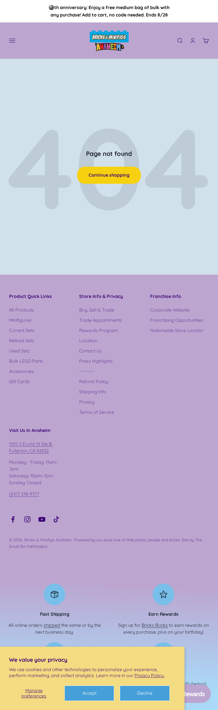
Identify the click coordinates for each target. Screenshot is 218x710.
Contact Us (90, 351)
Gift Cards (19, 381)
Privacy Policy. (149, 675)
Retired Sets (21, 340)
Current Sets (21, 330)
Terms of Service (96, 412)
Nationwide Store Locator (177, 330)
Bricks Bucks (155, 625)
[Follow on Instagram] (27, 519)
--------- (87, 371)
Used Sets (19, 351)
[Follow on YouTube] (42, 519)
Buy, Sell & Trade (96, 310)
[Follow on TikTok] (56, 519)
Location (88, 340)
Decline (144, 693)
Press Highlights (96, 361)
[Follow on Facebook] (13, 519)
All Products (21, 310)
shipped (51, 625)
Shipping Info (92, 391)
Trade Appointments (100, 320)
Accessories (21, 371)
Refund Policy (93, 381)
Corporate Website (170, 310)
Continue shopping (109, 175)
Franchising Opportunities (176, 320)
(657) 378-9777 (24, 494)
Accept (89, 693)
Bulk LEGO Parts (26, 361)
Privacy (87, 402)
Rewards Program (98, 330)
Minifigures (20, 320)
